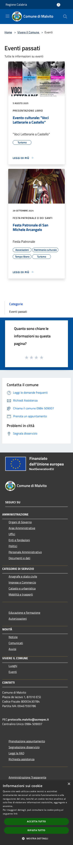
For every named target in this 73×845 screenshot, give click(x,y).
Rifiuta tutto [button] (36, 830)
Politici (13, 546)
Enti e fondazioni (19, 540)
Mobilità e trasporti (21, 594)
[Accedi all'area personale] (58, 4)
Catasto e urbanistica (22, 588)
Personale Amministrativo (25, 552)
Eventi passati (18, 311)
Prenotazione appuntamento (27, 741)
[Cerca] (65, 16)
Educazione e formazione (24, 612)
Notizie (13, 637)
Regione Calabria (16, 4)
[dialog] (36, 812)
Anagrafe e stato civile (23, 576)
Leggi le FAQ (16, 753)
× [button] (68, 784)
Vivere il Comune (28, 32)
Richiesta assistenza (21, 759)
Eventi (13, 672)
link (15, 813)
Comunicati (16, 643)
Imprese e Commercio (22, 582)
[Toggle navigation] (7, 16)
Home (8, 32)
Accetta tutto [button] (36, 821)
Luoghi (13, 666)
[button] (36, 838)
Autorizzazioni (18, 618)
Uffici (12, 534)
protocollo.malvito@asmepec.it (28, 719)
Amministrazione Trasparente (27, 777)
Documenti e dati (19, 558)
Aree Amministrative (22, 528)
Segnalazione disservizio (24, 747)
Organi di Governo (20, 522)
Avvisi (12, 649)
